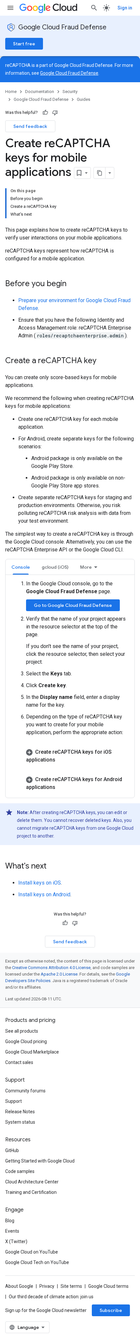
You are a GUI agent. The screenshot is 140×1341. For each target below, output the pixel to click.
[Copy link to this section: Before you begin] (72, 284)
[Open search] (94, 8)
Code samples (20, 1171)
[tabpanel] (70, 685)
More (86, 567)
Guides (83, 99)
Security (70, 91)
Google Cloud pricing (26, 1041)
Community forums (25, 1090)
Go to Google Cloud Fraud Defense (73, 605)
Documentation (39, 91)
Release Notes (20, 1111)
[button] (76, 756)
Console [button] (20, 567)
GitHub (12, 1150)
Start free (24, 44)
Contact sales (19, 1062)
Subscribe (111, 1310)
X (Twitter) (16, 1241)
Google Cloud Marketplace (32, 1052)
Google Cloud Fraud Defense (62, 27)
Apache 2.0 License (59, 974)
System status (20, 1122)
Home (11, 91)
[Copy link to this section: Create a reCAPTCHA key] (102, 361)
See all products (21, 1031)
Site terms (71, 1286)
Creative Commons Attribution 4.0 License (51, 967)
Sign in (125, 7)
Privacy (46, 1286)
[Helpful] (45, 112)
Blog (9, 1220)
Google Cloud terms (108, 1286)
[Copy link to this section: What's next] (53, 867)
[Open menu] (10, 8)
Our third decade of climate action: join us (51, 1296)
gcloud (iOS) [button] (55, 567)
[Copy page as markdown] (99, 172)
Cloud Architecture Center (32, 1181)
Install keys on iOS (39, 883)
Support (13, 1101)
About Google (19, 1286)
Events (12, 1231)
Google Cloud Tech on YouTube (37, 1262)
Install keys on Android (44, 894)
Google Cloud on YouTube (31, 1252)
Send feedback (30, 126)
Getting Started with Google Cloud (40, 1161)
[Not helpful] (55, 112)
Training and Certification (31, 1192)
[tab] (21, 567)
